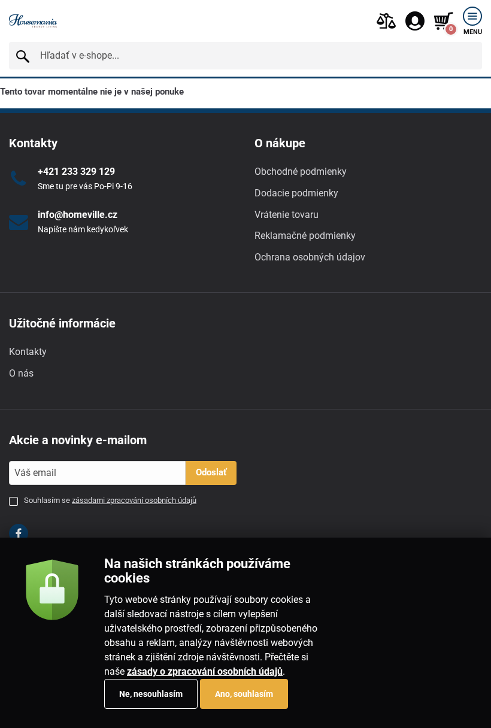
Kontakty (28, 351)
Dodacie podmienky (296, 193)
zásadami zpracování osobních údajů (134, 500)
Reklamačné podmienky (305, 235)
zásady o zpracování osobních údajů (205, 671)
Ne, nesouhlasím (151, 694)
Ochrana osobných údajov (309, 257)
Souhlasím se (110, 500)
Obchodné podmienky (300, 171)
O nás (21, 373)
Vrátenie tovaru (286, 214)
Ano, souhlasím (244, 694)
